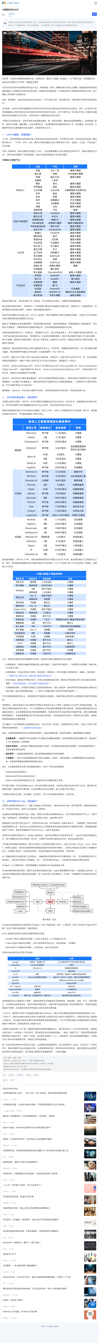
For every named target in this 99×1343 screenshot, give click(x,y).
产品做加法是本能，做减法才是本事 (18, 1197)
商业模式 (20, 1075)
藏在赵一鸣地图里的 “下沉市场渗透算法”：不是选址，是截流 (29, 1116)
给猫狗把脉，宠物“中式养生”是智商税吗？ (21, 1162)
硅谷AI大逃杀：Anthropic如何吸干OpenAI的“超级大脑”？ (27, 1127)
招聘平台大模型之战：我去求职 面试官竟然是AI (30, 676)
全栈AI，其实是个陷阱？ (13, 1300)
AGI (4, 1075)
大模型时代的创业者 (32, 728)
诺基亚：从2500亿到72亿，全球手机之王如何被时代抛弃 (27, 1139)
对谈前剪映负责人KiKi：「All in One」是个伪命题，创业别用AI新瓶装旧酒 (35, 1093)
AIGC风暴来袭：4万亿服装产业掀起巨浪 (31, 683)
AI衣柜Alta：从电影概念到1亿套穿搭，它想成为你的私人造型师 (30, 1174)
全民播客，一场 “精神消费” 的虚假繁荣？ (20, 1266)
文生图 (36, 1075)
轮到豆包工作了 (9, 1254)
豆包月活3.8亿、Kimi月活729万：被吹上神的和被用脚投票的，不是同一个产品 (37, 1277)
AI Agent (11, 1075)
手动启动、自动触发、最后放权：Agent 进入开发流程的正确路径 (31, 1220)
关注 (94, 14)
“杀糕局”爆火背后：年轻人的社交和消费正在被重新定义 (26, 1208)
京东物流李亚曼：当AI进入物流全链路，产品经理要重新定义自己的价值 (33, 1104)
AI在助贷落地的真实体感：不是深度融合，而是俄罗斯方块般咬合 (31, 1231)
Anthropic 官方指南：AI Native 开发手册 (20, 1312)
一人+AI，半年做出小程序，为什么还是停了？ (22, 1185)
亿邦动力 (11, 14)
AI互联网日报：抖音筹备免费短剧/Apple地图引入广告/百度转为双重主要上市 (36, 1150)
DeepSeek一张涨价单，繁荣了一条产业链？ (22, 1243)
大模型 (28, 1075)
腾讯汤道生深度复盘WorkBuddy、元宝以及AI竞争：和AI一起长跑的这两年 (35, 1289)
